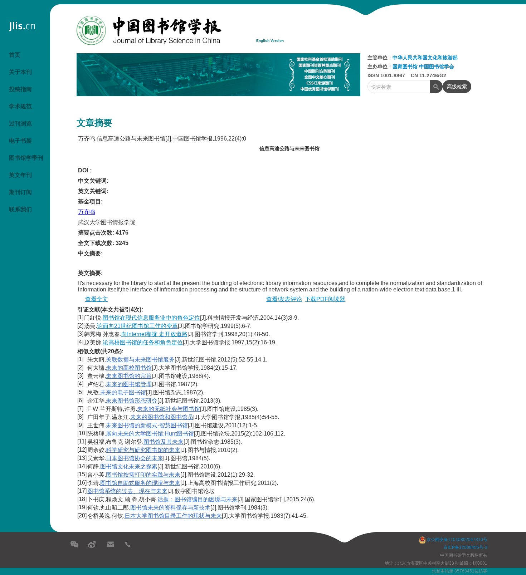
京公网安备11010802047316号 (456, 539)
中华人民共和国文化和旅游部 (425, 57)
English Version (270, 41)
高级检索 (455, 86)
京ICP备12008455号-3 (465, 547)
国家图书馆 (406, 66)
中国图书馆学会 (436, 66)
